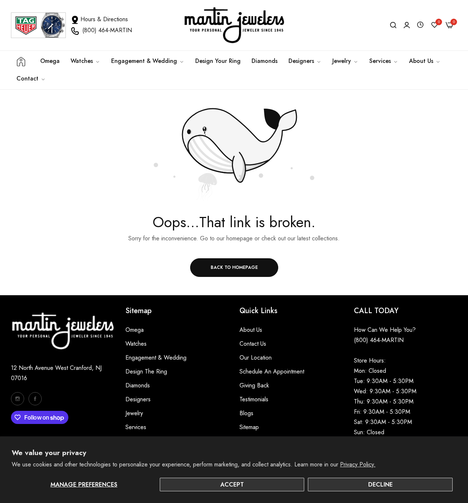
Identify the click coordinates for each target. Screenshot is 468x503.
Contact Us (252, 343)
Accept (232, 484)
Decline (380, 484)
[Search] (393, 25)
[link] (148, 61)
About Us (250, 330)
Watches (136, 343)
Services (135, 427)
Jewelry (134, 413)
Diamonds (137, 385)
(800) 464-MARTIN (107, 30)
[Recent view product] (420, 25)
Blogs (246, 413)
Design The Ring (146, 371)
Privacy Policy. (357, 464)
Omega (134, 330)
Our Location (255, 357)
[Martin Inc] (234, 25)
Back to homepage (234, 267)
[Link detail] (17, 398)
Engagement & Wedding (155, 357)
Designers (138, 399)
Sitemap (249, 427)
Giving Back (254, 385)
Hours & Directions (104, 19)
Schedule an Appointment (271, 371)
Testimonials (253, 399)
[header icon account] (407, 25)
